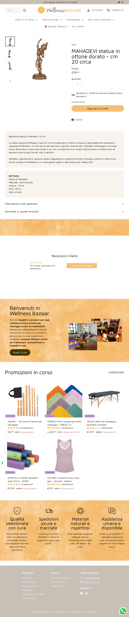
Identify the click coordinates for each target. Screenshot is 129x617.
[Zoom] (40, 59)
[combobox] (16, 10)
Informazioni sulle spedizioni (21, 203)
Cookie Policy (57, 586)
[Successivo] (10, 80)
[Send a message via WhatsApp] (123, 611)
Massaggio (74, 20)
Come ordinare (29, 582)
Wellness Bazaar (100, 20)
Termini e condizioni (60, 578)
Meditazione (51, 20)
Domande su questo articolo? (22, 211)
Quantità (76, 79)
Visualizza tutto (116, 372)
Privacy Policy (58, 582)
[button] (14, 428)
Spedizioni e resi (29, 586)
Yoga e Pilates (25, 20)
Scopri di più (20, 352)
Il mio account (29, 598)
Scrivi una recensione (81, 266)
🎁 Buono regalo (56, 26)
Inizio (74, 45)
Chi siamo (78, 26)
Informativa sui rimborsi (33, 594)
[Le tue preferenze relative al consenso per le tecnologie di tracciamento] (2, 462)
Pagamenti (27, 590)
